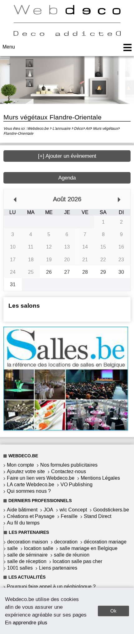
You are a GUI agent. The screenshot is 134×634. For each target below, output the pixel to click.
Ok (113, 610)
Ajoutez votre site (26, 471)
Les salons (24, 305)
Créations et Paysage (31, 516)
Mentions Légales (100, 478)
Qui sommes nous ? (29, 491)
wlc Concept (73, 509)
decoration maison (27, 541)
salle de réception (26, 561)
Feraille (69, 516)
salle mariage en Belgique (88, 548)
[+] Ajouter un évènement (67, 156)
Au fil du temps (23, 523)
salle (12, 548)
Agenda (67, 178)
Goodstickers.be (111, 509)
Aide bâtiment (22, 509)
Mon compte (20, 465)
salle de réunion (71, 555)
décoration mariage (105, 541)
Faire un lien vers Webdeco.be (40, 478)
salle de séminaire (27, 555)
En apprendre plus (26, 622)
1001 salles (20, 568)
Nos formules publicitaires (69, 465)
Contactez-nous (68, 471)
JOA (48, 509)
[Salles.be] (65, 429)
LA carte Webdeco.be (30, 484)
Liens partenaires (58, 568)
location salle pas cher (77, 561)
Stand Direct (97, 516)
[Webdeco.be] (67, 34)
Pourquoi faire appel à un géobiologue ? (51, 586)
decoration (66, 541)
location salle (38, 548)
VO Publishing (76, 484)
